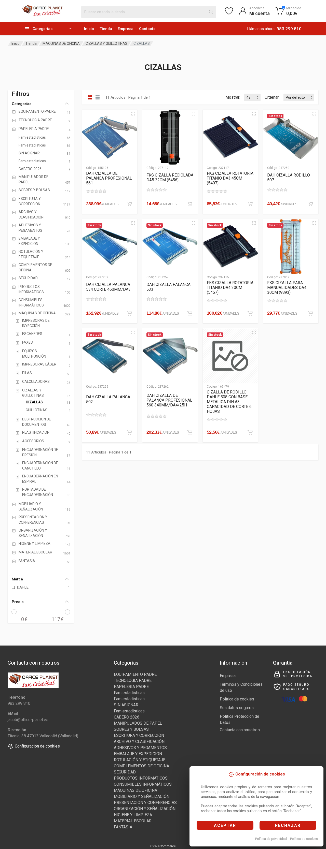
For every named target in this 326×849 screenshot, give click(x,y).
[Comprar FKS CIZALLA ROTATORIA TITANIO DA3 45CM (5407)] (250, 204)
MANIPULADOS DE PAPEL (138, 723)
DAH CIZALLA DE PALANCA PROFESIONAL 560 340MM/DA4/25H (169, 400)
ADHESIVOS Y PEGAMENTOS (140, 747)
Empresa (125, 28)
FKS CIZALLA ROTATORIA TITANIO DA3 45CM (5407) (230, 178)
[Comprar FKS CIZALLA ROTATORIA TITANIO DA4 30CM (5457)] (250, 313)
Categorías (21, 103)
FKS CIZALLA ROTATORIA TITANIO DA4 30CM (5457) (230, 287)
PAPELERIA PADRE (131, 686)
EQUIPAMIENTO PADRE (135, 674)
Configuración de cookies (37, 746)
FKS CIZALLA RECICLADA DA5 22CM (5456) (169, 177)
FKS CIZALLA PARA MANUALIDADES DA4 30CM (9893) (286, 287)
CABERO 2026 (126, 717)
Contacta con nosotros (240, 729)
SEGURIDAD (125, 772)
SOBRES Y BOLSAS (131, 729)
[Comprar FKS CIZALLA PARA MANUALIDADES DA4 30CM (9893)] (310, 313)
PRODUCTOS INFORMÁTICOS (141, 778)
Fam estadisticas (129, 692)
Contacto (147, 28)
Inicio (89, 28)
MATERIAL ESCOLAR (133, 820)
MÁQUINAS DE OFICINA (61, 43)
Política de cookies (304, 839)
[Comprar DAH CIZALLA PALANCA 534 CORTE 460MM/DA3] (129, 313)
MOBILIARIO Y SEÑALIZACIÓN (141, 796)
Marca (17, 579)
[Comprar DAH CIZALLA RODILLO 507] (310, 204)
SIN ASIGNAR (126, 704)
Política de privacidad (271, 839)
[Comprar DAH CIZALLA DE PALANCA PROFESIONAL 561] (129, 204)
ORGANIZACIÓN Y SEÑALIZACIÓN (144, 808)
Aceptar (225, 825)
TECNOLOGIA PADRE (133, 680)
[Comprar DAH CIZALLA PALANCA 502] (129, 432)
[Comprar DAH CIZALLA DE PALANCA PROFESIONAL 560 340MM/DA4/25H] (189, 432)
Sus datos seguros (237, 707)
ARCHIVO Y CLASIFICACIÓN (139, 741)
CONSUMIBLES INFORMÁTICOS (143, 784)
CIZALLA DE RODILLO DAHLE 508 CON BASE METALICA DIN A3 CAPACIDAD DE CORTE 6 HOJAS (229, 402)
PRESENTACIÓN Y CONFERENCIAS (145, 802)
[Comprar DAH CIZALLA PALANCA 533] (189, 313)
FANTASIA (123, 827)
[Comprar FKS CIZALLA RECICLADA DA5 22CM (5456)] (189, 204)
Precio (18, 601)
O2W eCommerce (163, 846)
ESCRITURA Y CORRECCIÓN (139, 735)
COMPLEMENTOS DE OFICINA (141, 766)
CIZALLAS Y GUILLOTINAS (106, 43)
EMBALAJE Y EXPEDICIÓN (138, 753)
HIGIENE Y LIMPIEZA (133, 814)
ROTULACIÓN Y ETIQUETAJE (139, 759)
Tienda (106, 28)
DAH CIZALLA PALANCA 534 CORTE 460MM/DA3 (108, 287)
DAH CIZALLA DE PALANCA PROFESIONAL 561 (109, 178)
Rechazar (288, 825)
